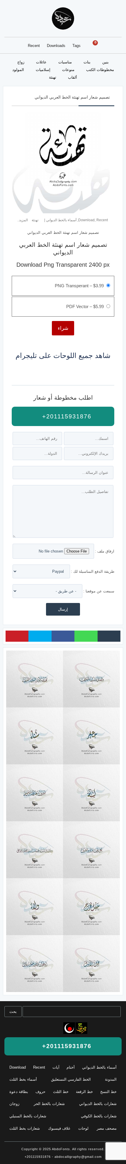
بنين (105, 62)
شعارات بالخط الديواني (98, 1104)
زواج (20, 62)
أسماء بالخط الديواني (61, 220)
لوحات (83, 1128)
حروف (40, 1091)
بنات (87, 62)
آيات (55, 1067)
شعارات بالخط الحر (49, 1104)
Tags (76, 45)
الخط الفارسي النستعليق (71, 1079)
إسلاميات (43, 69)
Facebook (63, 636)
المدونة (111, 1079)
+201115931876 (65, 416)
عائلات (41, 62)
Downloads (56, 45)
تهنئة (52, 77)
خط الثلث (61, 1091)
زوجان (14, 1104)
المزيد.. (22, 220)
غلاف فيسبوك (59, 1128)
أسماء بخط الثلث (23, 1079)
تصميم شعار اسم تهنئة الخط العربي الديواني (72, 97)
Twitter (39, 636)
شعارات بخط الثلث (24, 1128)
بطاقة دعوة (18, 1091)
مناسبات (65, 62)
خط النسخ (108, 1091)
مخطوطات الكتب (100, 69)
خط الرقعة (84, 1091)
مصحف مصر (107, 1128)
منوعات (68, 69)
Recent (34, 45)
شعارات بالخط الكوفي (99, 1116)
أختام (71, 1067)
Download (86, 220)
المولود (18, 69)
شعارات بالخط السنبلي (27, 1116)
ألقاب (72, 77)
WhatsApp (85, 636)
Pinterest (17, 636)
